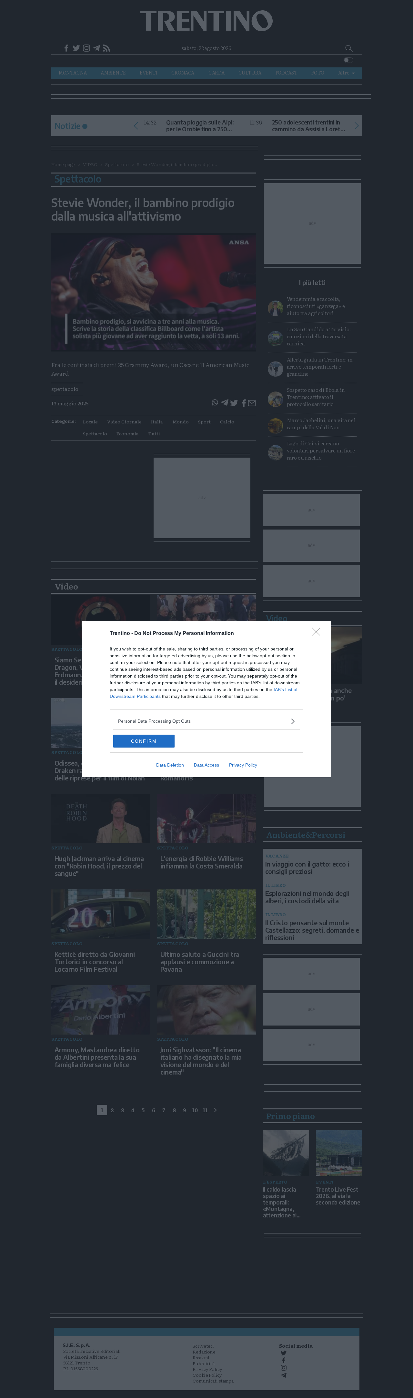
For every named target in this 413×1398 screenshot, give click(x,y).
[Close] (318, 634)
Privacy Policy (243, 765)
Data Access (206, 765)
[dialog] (206, 699)
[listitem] (206, 721)
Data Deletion (170, 765)
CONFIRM (144, 741)
